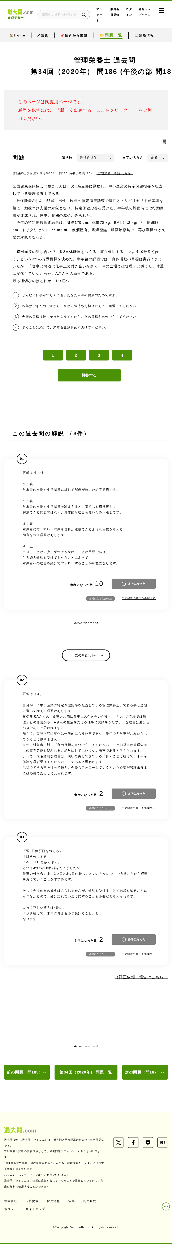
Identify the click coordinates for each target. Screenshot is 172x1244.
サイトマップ (35, 1209)
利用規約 (89, 1201)
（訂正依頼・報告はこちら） (114, 173)
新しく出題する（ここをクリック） (96, 110)
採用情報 (53, 1201)
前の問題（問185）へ (27, 1072)
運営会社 (10, 1201)
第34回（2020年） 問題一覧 (86, 1072)
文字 (132, 157)
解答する (89, 375)
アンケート (99, 15)
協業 (71, 1201)
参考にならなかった (100, 598)
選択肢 (67, 157)
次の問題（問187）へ (145, 1072)
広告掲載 (32, 1201)
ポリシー (10, 1209)
